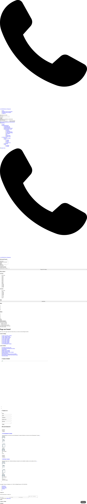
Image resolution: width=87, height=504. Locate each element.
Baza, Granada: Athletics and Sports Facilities (9, 353)
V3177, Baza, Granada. (6, 340)
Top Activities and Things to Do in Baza (8, 348)
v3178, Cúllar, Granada (5, 339)
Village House (8, 136)
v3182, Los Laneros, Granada (7, 335)
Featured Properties (7, 127)
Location (7, 139)
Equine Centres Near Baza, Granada (8, 352)
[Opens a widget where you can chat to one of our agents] (83, 502)
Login (1, 118)
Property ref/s (4, 419)
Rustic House (8, 135)
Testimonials (6, 143)
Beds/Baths (43, 301)
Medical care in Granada (6, 350)
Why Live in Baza (5, 355)
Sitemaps (3, 488)
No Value (1, 273)
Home (3, 110)
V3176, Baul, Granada (5, 342)
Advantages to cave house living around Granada (10, 354)
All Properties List (7, 126)
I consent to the (6, 498)
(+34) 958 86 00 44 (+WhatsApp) (5, 257)
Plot (6, 134)
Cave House (8, 130)
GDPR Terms (8, 498)
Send (1, 499)
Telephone (3, 417)
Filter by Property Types (8, 129)
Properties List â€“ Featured (6, 112)
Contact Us (4, 113)
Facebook (7, 145)
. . (2, 489)
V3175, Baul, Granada (5, 341)
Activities (7, 140)
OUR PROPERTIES (5, 125)
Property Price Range (43, 269)
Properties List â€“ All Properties (7, 111)
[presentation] (4, 261)
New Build (8, 133)
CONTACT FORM (7, 138)
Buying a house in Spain (6, 351)
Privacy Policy (4, 487)
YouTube (7, 146)
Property (7, 141)
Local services (8, 142)
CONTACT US (4, 137)
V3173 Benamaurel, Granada (6, 343)
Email (3, 415)
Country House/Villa (9, 132)
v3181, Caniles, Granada (6, 336)
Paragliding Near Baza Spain (6, 347)
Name (3, 413)
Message (3, 421)
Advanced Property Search (8, 128)
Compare (1, 503)
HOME (3, 124)
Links (5, 144)
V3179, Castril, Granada (6, 338)
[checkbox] (0, 498)
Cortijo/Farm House (9, 131)
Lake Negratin (4, 349)
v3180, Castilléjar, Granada (6, 337)
